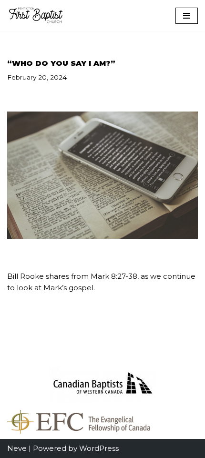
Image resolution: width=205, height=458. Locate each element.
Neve (17, 448)
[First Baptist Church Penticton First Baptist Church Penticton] (35, 15)
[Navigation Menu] (186, 16)
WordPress (99, 448)
